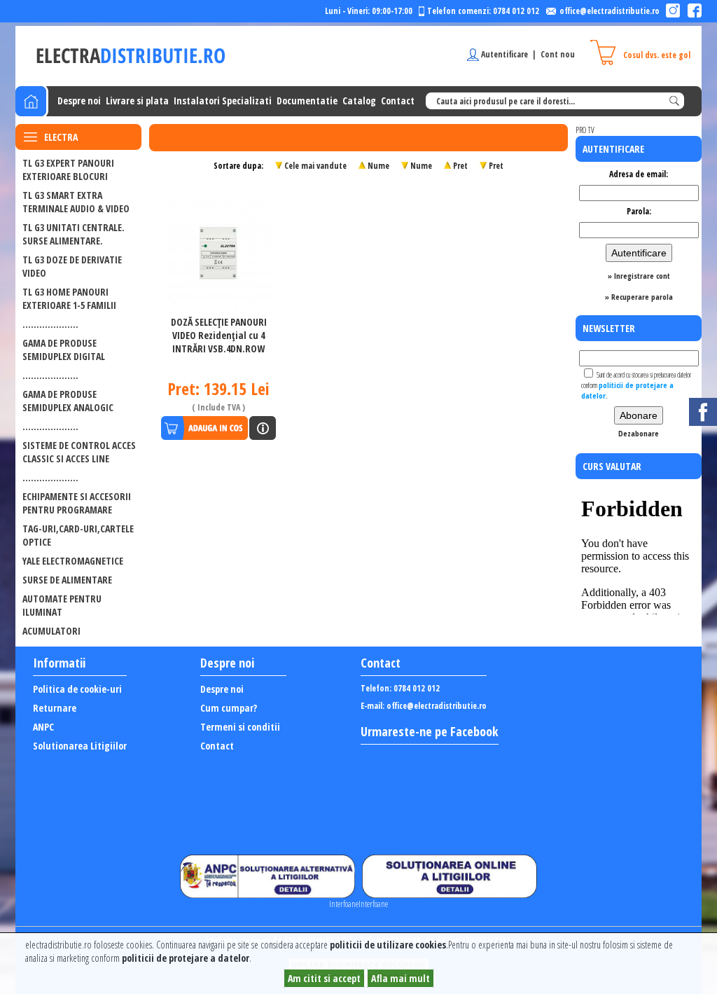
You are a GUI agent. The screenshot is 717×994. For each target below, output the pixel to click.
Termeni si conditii (240, 726)
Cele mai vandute (315, 166)
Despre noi (79, 100)
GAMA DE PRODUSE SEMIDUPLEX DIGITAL (63, 349)
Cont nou (558, 54)
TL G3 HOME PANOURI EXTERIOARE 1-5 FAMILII (69, 298)
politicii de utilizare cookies (388, 944)
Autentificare (504, 54)
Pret (460, 166)
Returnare (54, 708)
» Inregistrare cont (639, 275)
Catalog (359, 100)
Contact (398, 100)
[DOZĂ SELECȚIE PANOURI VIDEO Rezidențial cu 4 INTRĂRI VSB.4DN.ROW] (219, 252)
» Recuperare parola (639, 296)
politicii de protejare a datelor (185, 958)
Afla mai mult (400, 978)
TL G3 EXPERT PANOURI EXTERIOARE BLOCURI (68, 169)
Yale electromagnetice (72, 560)
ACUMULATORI (51, 630)
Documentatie (307, 100)
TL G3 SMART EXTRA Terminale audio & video (76, 201)
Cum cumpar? (228, 708)
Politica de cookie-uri (77, 689)
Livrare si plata (137, 100)
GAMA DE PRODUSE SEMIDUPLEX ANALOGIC (67, 400)
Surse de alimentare (67, 579)
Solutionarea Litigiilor (80, 745)
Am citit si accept (324, 978)
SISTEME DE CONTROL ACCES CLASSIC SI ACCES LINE (79, 452)
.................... (50, 324)
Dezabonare (638, 433)
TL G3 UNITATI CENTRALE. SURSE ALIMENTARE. (73, 234)
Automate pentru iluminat (62, 605)
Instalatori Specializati (223, 100)
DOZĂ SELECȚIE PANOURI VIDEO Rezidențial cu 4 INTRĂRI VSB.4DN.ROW (219, 335)
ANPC (43, 726)
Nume (378, 166)
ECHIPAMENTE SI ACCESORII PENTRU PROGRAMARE (76, 503)
